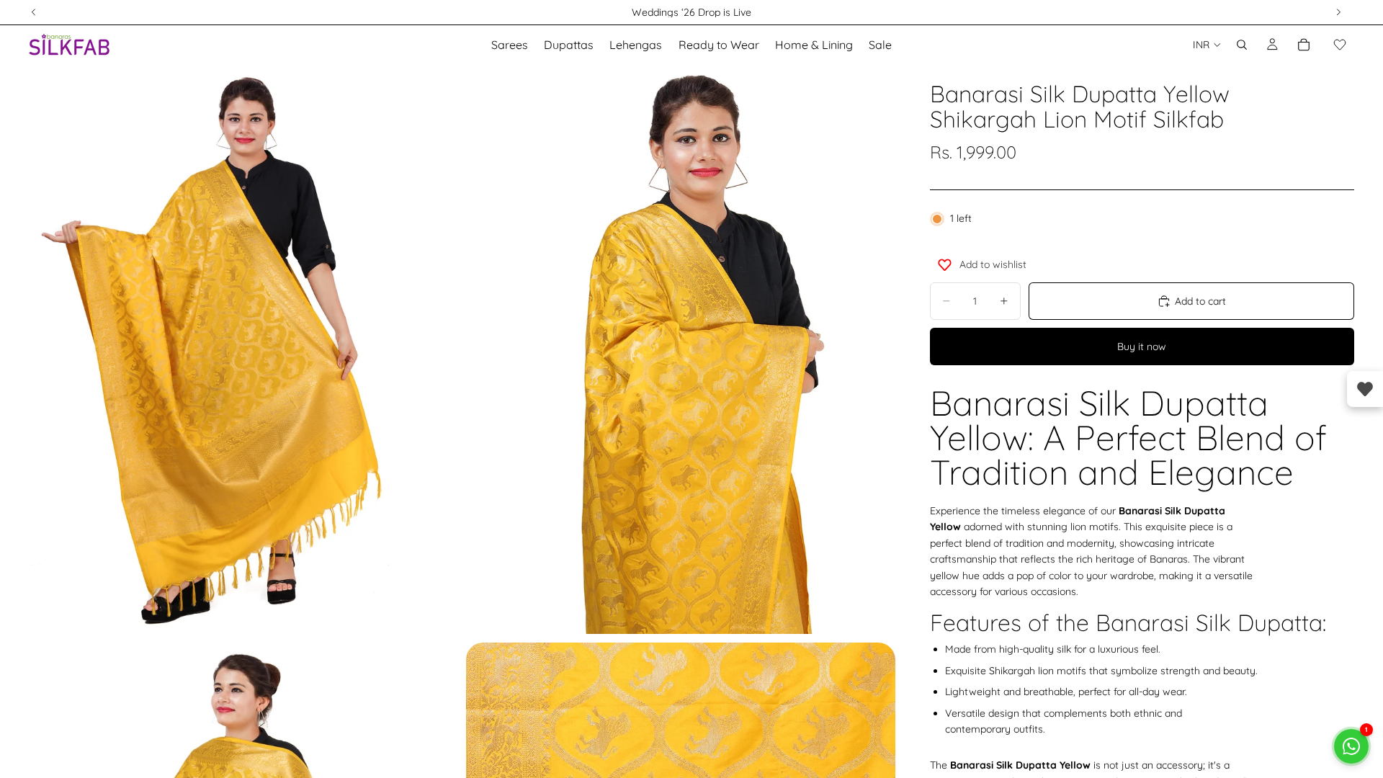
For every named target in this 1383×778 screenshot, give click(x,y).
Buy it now (1141, 346)
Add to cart (1200, 301)
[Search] (1242, 45)
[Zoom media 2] (680, 349)
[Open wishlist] (1365, 389)
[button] (1339, 44)
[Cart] (1304, 45)
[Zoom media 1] (243, 349)
